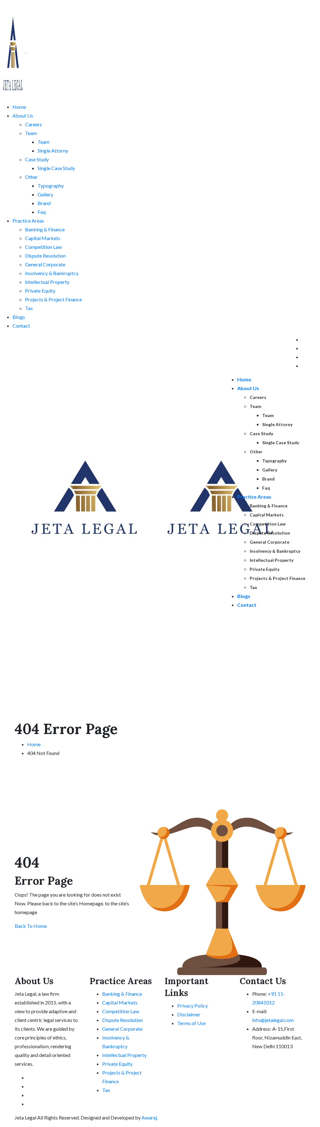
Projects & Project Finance (53, 299)
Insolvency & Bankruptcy (51, 273)
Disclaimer (188, 1014)
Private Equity (40, 291)
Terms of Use (191, 1023)
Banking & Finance (45, 229)
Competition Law (43, 247)
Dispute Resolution (45, 256)
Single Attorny (53, 150)
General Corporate (45, 264)
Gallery (45, 194)
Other (31, 177)
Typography (51, 186)
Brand (44, 203)
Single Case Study (56, 168)
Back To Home (31, 926)
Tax (29, 308)
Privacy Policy (192, 1006)
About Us (22, 115)
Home (19, 107)
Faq (42, 212)
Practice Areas (28, 221)
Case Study (37, 159)
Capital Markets (42, 238)
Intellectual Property (47, 282)
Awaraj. (149, 1117)
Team (31, 133)
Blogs (18, 317)
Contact (21, 326)
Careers (33, 124)
